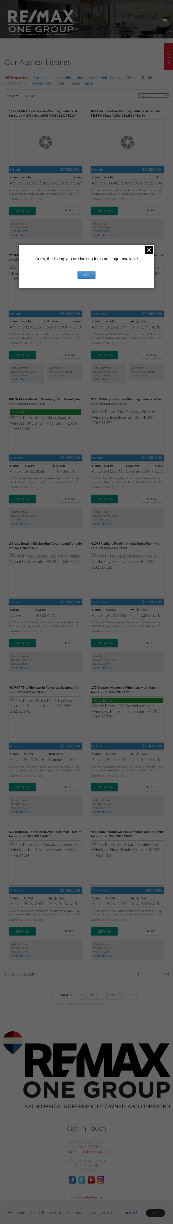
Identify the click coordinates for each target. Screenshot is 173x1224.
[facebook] (72, 1182)
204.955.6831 (19, 231)
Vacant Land (42, 83)
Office (131, 77)
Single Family (15, 83)
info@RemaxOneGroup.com (86, 1151)
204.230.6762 (19, 375)
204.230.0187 (19, 663)
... (102, 995)
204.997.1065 (101, 519)
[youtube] (91, 1182)
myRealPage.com (92, 1197)
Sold (61, 83)
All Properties (16, 77)
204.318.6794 (101, 663)
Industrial (86, 77)
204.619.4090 (57, 375)
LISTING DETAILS (22, 211)
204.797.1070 (19, 519)
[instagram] (100, 1182)
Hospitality (63, 77)
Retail (147, 77)
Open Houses (82, 83)
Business (40, 77)
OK (155, 1213)
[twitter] (81, 1182)
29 (113, 995)
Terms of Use (132, 1212)
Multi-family (110, 77)
